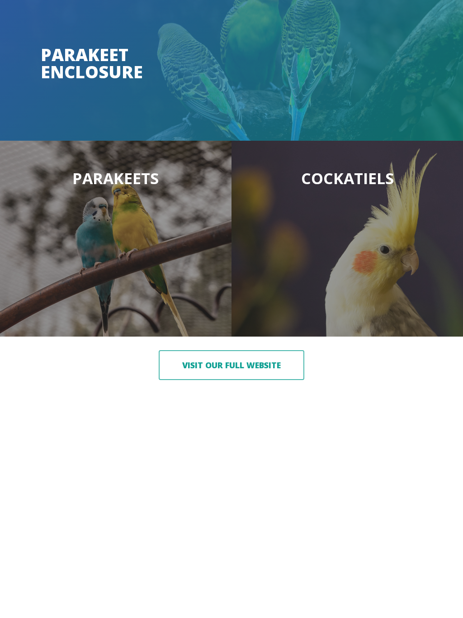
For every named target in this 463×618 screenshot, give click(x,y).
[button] (231, 365)
